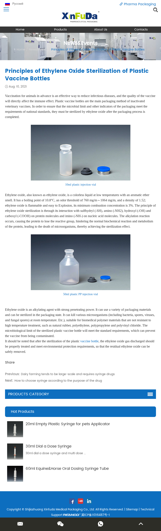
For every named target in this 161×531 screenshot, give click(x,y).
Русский (17, 3)
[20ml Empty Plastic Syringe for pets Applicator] (15, 429)
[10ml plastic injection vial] (80, 179)
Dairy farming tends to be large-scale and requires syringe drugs (68, 374)
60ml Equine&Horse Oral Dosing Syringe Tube (67, 469)
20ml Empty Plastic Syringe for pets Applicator (68, 424)
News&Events (38, 49)
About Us (100, 29)
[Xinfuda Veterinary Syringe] (80, 17)
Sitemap (132, 509)
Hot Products (22, 412)
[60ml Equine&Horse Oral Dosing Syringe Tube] (15, 474)
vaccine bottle (89, 341)
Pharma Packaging (140, 4)
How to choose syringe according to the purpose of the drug (58, 380)
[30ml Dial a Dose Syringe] (15, 451)
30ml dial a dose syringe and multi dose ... (56, 453)
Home (20, 29)
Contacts (141, 29)
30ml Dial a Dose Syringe (48, 446)
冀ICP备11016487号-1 (95, 514)
